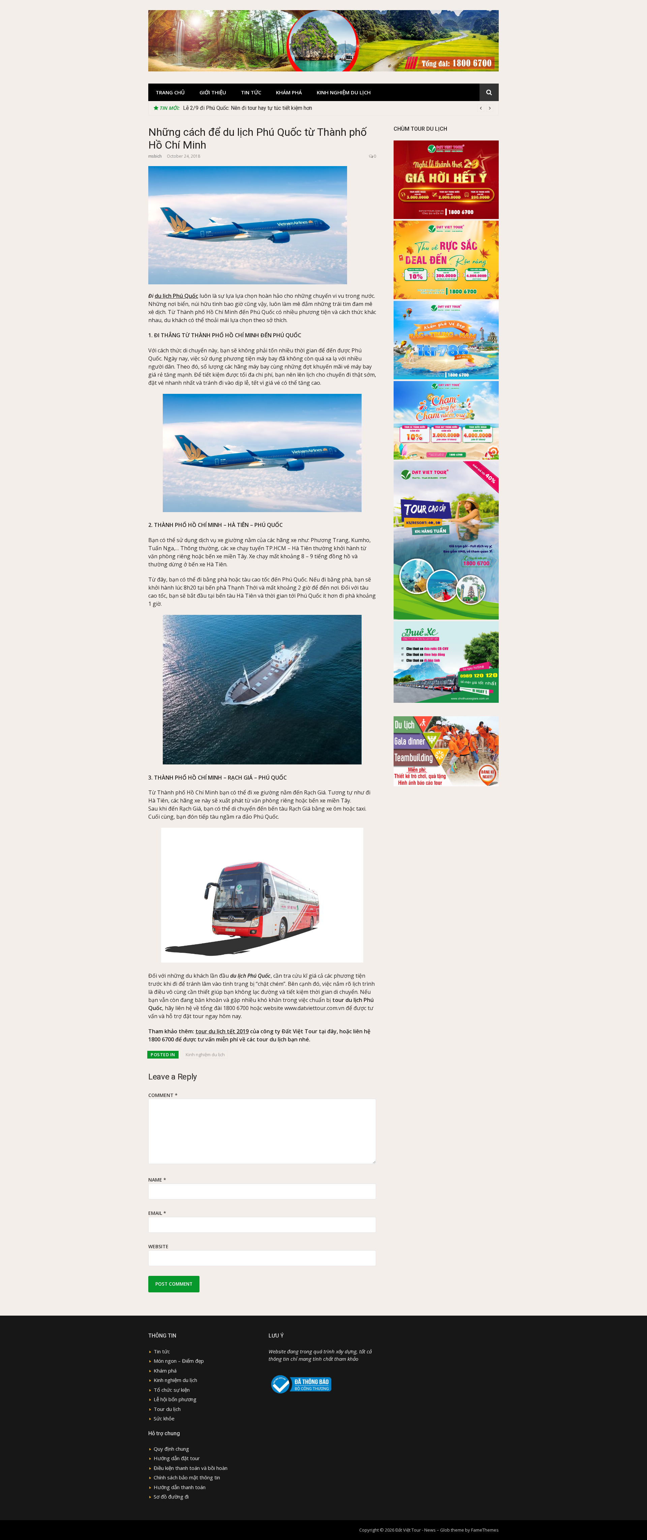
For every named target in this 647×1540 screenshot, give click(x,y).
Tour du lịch (167, 1409)
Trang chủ (170, 92)
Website (158, 1246)
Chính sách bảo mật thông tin (187, 1477)
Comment (163, 1095)
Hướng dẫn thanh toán (180, 1487)
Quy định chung (171, 1448)
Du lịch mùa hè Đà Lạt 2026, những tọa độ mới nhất (242, 108)
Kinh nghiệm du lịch (344, 92)
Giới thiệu (212, 92)
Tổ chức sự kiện (172, 1389)
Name (157, 1179)
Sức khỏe (164, 1418)
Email (157, 1213)
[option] (338, 108)
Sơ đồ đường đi (171, 1496)
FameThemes (485, 1530)
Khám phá (289, 92)
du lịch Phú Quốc (176, 296)
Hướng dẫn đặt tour (177, 1458)
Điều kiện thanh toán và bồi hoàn (190, 1468)
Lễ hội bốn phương (175, 1399)
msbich (155, 156)
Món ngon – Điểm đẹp (179, 1360)
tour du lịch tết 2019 (222, 1031)
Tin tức (251, 92)
